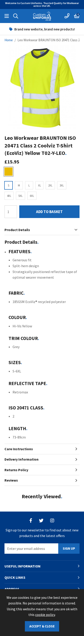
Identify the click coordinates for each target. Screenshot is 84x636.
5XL (20, 196)
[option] (42, 29)
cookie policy (45, 614)
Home (8, 40)
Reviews (11, 480)
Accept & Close (42, 626)
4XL (9, 196)
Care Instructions (18, 449)
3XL (62, 185)
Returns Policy (16, 470)
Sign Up (69, 548)
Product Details (17, 229)
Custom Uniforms (42, 16)
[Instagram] (52, 520)
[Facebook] (30, 520)
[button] (77, 16)
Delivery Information (21, 459)
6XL (32, 196)
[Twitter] (41, 520)
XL (39, 185)
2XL (50, 185)
